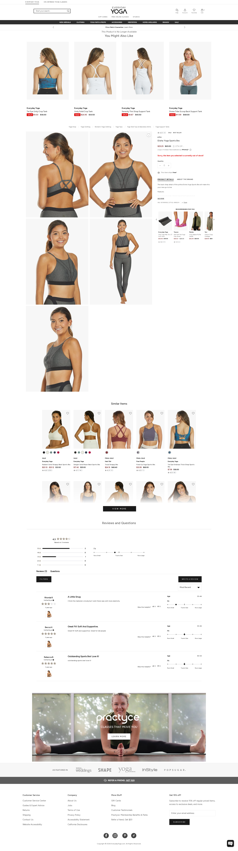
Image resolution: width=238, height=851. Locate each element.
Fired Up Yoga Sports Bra (145, 463)
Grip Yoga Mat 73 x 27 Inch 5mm (165, 235)
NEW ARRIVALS (65, 22)
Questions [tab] (55, 572)
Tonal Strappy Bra (111, 463)
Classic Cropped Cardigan (210, 235)
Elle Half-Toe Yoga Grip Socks (179, 235)
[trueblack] (44, 452)
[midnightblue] (55, 452)
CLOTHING (80, 22)
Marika (191, 232)
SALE (176, 22)
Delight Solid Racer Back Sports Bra (87, 463)
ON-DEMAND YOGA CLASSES (55, 2)
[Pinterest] (125, 835)
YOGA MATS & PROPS (98, 22)
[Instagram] (115, 835)
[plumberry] (58, 452)
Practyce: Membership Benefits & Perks (129, 815)
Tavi (206, 232)
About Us (72, 800)
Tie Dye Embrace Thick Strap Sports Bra (181, 464)
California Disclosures (77, 824)
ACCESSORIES (117, 22)
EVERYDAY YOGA (32, 2)
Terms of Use (74, 810)
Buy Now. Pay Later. (124, 27)
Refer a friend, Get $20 (121, 819)
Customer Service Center (34, 800)
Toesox (176, 232)
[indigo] (169, 452)
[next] (184, 27)
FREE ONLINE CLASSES (120, 17)
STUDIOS (136, 17)
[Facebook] (106, 835)
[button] (162, 132)
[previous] (53, 27)
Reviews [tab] (41, 572)
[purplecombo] (138, 452)
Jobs (70, 805)
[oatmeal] (47, 452)
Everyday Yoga (163, 232)
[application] (230, 843)
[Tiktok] (134, 835)
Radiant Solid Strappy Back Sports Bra (56, 463)
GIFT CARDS (102, 17)
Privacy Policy (74, 815)
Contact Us (28, 819)
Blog (113, 805)
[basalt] (51, 452)
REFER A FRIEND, (121, 780)
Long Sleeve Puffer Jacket (195, 235)
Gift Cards (116, 800)
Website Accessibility (32, 824)
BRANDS (166, 22)
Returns (26, 810)
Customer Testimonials (121, 810)
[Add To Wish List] (149, 135)
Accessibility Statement (79, 819)
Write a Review (192, 580)
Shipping (27, 815)
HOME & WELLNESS (150, 22)
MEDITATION (132, 22)
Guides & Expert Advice (33, 805)
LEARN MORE (119, 736)
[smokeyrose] (107, 452)
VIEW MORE (119, 509)
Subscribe (179, 822)
